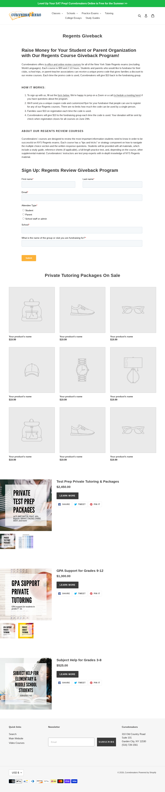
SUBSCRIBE (106, 741)
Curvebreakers (131, 772)
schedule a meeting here (127, 95)
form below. (64, 95)
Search (12, 734)
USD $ (15, 772)
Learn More (67, 496)
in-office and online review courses (63, 64)
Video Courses (16, 743)
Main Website (16, 738)
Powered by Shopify (147, 772)
